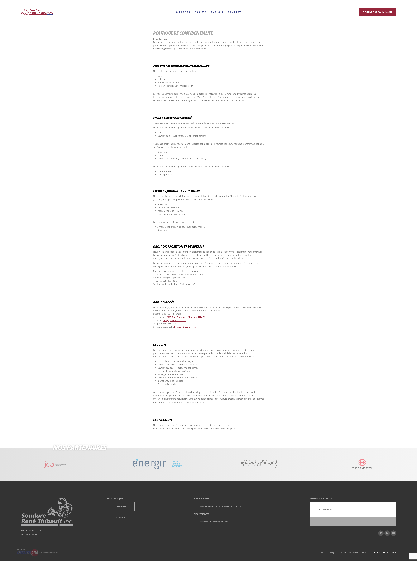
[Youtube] (393, 533)
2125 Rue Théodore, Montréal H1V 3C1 (187, 317)
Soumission (354, 553)
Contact (234, 12)
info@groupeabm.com (174, 320)
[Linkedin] (381, 533)
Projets (201, 12)
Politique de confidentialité (384, 553)
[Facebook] (387, 533)
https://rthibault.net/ (185, 326)
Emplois (217, 12)
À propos (183, 12)
